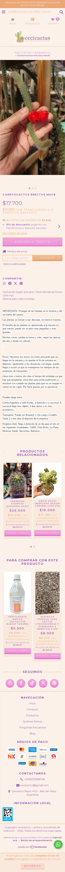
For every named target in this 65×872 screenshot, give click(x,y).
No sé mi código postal (14, 263)
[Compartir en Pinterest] (21, 283)
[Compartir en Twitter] (15, 283)
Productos (32, 715)
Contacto (32, 709)
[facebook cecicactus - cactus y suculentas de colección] (21, 683)
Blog (32, 733)
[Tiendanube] (32, 848)
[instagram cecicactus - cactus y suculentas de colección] (10, 683)
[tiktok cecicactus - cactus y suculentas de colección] (32, 683)
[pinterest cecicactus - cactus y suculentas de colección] (54, 683)
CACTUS (26, 52)
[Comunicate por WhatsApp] (58, 844)
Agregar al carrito (47, 532)
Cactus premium (41, 52)
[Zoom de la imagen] (61, 64)
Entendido (32, 866)
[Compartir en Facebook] (10, 283)
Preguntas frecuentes (32, 727)
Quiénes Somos (32, 721)
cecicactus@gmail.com (34, 785)
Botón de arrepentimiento (36, 840)
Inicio (17, 52)
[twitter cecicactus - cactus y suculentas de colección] (43, 683)
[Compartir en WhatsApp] (4, 283)
